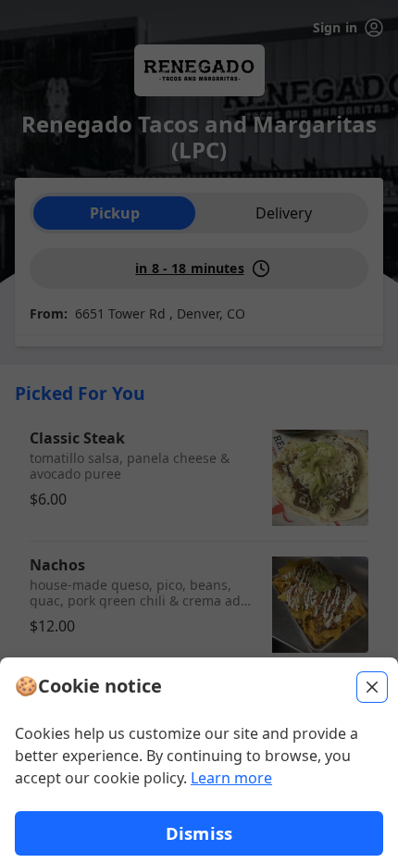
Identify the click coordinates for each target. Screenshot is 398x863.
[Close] (372, 687)
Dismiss (199, 832)
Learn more (231, 778)
